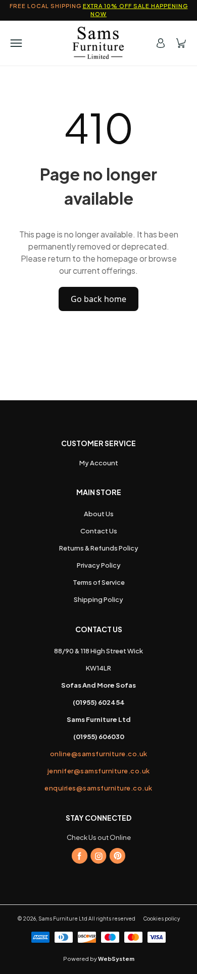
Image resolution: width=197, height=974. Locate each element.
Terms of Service (99, 582)
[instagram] (98, 856)
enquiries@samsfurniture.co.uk (98, 788)
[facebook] (80, 856)
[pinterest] (117, 856)
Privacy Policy (99, 565)
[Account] (161, 43)
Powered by (98, 958)
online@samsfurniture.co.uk (98, 754)
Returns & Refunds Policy (98, 548)
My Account (98, 463)
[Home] (99, 43)
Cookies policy (161, 919)
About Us (99, 514)
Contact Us (98, 531)
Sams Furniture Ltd (62, 919)
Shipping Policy (98, 599)
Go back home (98, 299)
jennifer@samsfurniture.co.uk (98, 771)
